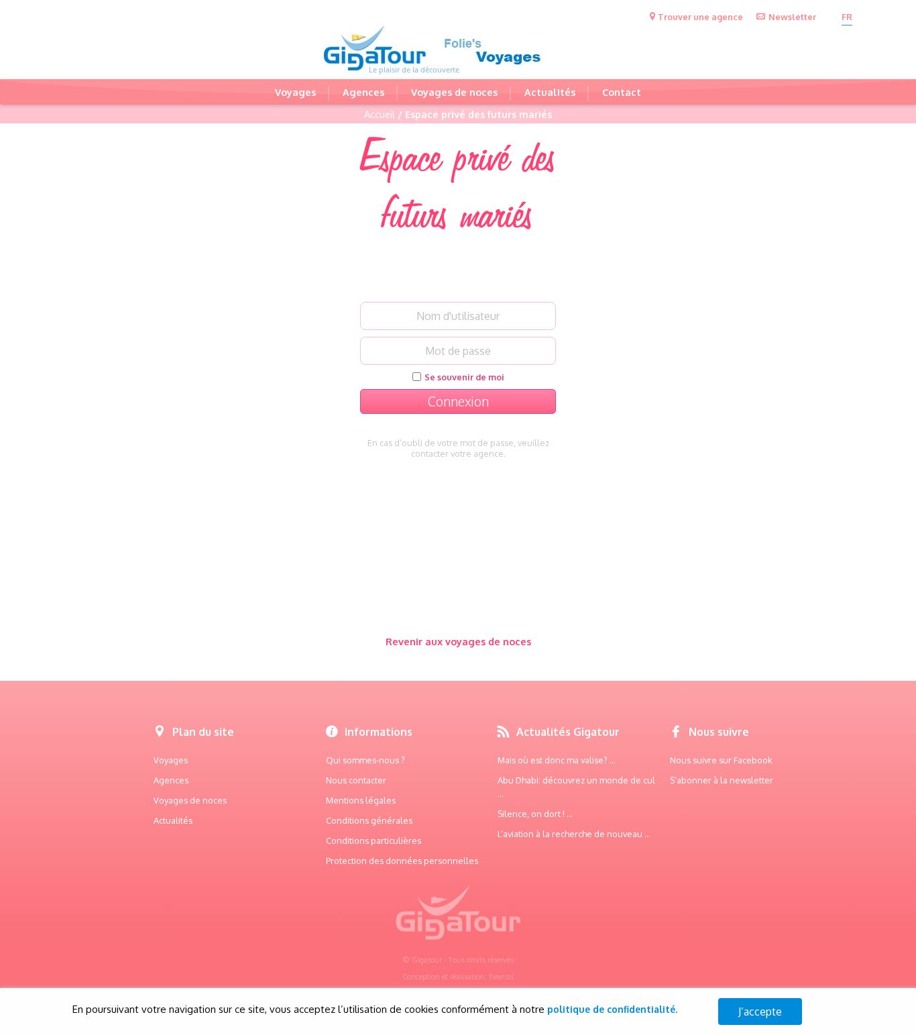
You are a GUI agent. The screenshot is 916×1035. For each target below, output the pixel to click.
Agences (363, 92)
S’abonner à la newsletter (721, 780)
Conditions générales (369, 820)
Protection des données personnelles (402, 860)
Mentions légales (361, 800)
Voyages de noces (454, 92)
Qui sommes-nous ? (365, 760)
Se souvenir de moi (464, 377)
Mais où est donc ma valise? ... (557, 760)
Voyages (295, 92)
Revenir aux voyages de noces (458, 641)
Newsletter (792, 16)
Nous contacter (356, 780)
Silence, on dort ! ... (535, 813)
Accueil (379, 114)
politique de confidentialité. (612, 1009)
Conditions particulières (373, 840)
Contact (621, 92)
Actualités (549, 92)
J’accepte (760, 1011)
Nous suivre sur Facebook (721, 760)
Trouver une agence (700, 16)
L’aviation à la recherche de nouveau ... (574, 833)
